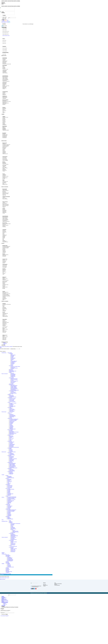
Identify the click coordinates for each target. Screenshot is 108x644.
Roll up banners (13, 381)
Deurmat (9, 490)
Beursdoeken (11, 365)
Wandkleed (11, 428)
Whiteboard (7, 516)
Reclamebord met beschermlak (14, 447)
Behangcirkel (12, 395)
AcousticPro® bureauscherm (12, 497)
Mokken (4, 342)
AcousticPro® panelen (13, 420)
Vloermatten (13, 363)
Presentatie (9, 407)
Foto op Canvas (12, 399)
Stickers (12, 542)
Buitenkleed (9, 479)
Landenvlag (7, 569)
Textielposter (11, 426)
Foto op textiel (12, 400)
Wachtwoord (3, 612)
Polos (2, 519)
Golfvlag (7, 567)
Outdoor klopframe (13, 386)
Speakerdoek (13, 375)
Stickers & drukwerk (5, 301)
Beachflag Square (5, 135)
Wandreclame (10, 418)
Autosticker (11, 472)
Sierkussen (12, 358)
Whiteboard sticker (14, 539)
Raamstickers (11, 445)
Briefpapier (12, 524)
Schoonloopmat (10, 501)
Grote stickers (11, 533)
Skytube (12, 359)
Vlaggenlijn (12, 362)
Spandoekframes (11, 384)
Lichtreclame (10, 452)
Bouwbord (10, 430)
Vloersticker (9, 507)
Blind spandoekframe (14, 385)
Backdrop (12, 373)
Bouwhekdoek (11, 431)
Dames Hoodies (5, 25)
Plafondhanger (12, 416)
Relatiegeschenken (5, 521)
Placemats (11, 405)
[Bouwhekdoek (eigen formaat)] (5, 573)
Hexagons (11, 423)
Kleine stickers (11, 540)
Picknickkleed (11, 438)
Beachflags (7, 556)
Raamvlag (4, 129)
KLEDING (3, 12)
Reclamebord (11, 446)
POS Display (12, 410)
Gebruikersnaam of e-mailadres (5, 610)
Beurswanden (11, 370)
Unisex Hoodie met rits (6, 34)
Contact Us (3, 3)
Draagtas (12, 356)
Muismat (9, 492)
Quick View (2, 574)
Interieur (3, 243)
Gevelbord (11, 443)
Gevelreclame (10, 441)
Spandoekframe (13, 389)
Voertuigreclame (10, 471)
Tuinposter (11, 439)
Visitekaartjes (13, 532)
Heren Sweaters (5, 49)
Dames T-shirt (5, 20)
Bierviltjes (12, 355)
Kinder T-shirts (4, 19)
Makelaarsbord (11, 432)
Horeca (9, 402)
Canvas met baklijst (12, 398)
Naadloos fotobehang (11, 477)
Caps (4, 344)
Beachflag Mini (4, 137)
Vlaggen (3, 114)
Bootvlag (7, 561)
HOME (3, 596)
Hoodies (3, 474)
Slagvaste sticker (13, 537)
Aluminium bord (12, 421)
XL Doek (12, 377)
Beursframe (11, 369)
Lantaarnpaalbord (12, 444)
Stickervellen (13, 551)
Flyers (12, 525)
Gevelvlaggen (5, 126)
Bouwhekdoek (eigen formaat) (4, 577)
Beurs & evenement (5, 186)
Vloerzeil (12, 364)
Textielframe (9, 502)
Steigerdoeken (13, 376)
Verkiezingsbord (11, 470)
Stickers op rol (13, 543)
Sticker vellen (13, 549)
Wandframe (11, 427)
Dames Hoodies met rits (6, 31)
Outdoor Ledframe (12, 464)
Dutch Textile (10, 352)
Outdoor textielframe (14, 387)
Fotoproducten (10, 397)
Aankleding (11, 353)
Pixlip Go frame (11, 371)
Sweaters (3, 552)
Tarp (11, 360)
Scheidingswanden (10, 493)
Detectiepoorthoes (12, 415)
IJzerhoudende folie (14, 546)
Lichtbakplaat (12, 404)
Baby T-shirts (4, 18)
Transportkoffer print (14, 361)
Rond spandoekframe (14, 388)
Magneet (9, 517)
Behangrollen (12, 396)
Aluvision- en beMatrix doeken (15, 366)
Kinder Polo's (4, 43)
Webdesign (3, 605)
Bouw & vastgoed (9, 346)
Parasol (12, 357)
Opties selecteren (2, 579)
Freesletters (11, 442)
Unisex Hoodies (5, 28)
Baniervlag (7, 554)
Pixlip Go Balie (12, 409)
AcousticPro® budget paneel (12, 509)
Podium (10, 372)
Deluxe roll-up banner (14, 379)
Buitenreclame (4, 55)
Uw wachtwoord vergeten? (5, 615)
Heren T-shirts (4, 17)
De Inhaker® (11, 414)
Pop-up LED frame (14, 393)
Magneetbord (11, 473)
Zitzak (10, 440)
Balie (12, 354)
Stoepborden (10, 468)
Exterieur (7, 478)
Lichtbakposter (11, 454)
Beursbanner (13, 367)
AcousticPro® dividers (11, 489)
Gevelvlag (4, 127)
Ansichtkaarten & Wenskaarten (15, 523)
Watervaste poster (15, 531)
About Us (3, 2)
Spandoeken (10, 455)
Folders (12, 526)
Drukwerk (10, 522)
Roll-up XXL (13, 382)
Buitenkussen (11, 436)
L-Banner (12, 380)
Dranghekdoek (11, 457)
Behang (9, 394)
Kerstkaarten (13, 527)
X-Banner (12, 383)
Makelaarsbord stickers (12, 433)
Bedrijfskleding (4, 352)
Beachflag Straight (5, 134)
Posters (11, 417)
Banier (11, 413)
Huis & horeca (8, 488)
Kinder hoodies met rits (6, 35)
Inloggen (6, 614)
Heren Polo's (4, 41)
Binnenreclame (4, 140)
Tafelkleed (9, 495)
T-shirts (3, 553)
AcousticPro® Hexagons (13, 419)
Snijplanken (5, 343)
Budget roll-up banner (14, 378)
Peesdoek (12, 368)
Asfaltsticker (13, 534)
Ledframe (12, 391)
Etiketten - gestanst (14, 541)
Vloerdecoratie (8, 504)
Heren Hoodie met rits (5, 32)
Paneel (11, 424)
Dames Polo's (4, 40)
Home (1, 346)
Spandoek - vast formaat (13, 458)
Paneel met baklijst (12, 401)
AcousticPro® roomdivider (11, 499)
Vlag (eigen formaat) (9, 571)
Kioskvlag (4, 128)
